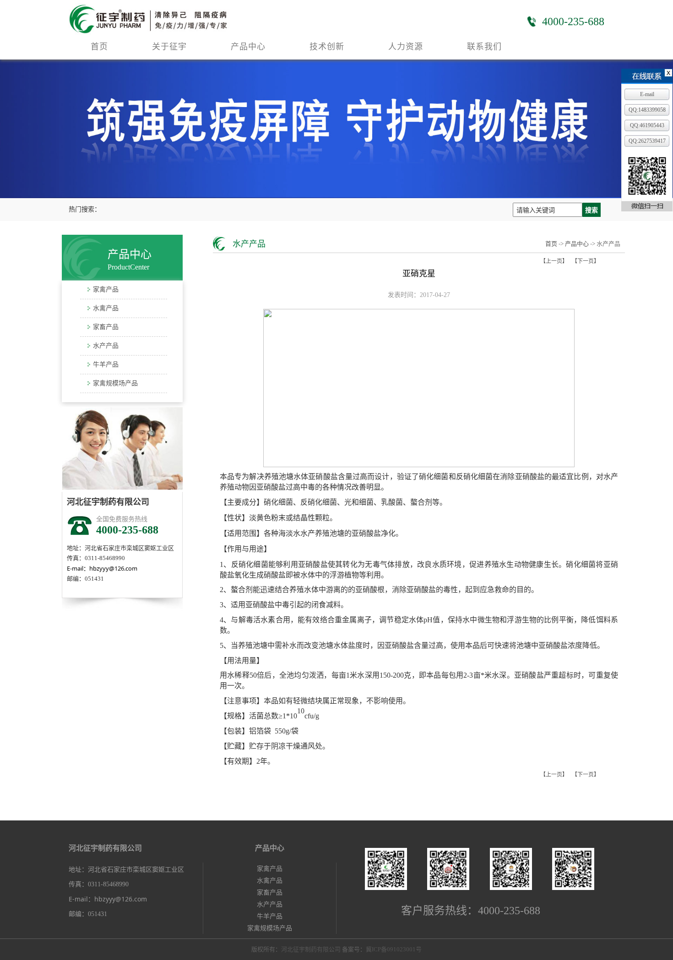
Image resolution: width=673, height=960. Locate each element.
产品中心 (248, 47)
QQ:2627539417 (647, 141)
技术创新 (326, 47)
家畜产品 (106, 327)
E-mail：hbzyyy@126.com (102, 568)
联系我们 (484, 47)
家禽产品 (106, 289)
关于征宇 (169, 47)
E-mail (647, 94)
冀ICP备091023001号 (394, 949)
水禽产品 (106, 308)
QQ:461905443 (647, 125)
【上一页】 (554, 261)
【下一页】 (585, 261)
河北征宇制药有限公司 (311, 949)
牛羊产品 (106, 364)
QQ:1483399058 (647, 110)
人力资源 (405, 47)
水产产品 (106, 345)
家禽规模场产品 (115, 383)
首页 (99, 47)
